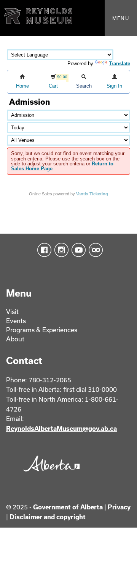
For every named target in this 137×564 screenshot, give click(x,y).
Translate (119, 63)
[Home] (68, 18)
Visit (12, 311)
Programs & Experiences (41, 329)
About (15, 338)
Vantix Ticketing (92, 194)
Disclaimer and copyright (48, 516)
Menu (120, 18)
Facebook (42, 250)
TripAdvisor (94, 250)
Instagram (59, 250)
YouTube (77, 250)
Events (16, 320)
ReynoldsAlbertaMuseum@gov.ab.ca (61, 428)
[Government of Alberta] (50, 473)
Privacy (119, 507)
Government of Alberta (68, 507)
